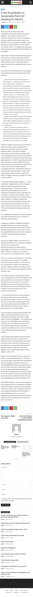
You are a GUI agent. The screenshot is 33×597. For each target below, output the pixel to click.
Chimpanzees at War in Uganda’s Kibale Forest (15, 523)
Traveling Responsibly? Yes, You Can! (16, 446)
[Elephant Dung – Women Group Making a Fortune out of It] (27, 448)
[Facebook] (3, 27)
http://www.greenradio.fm (16, 436)
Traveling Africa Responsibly (10, 560)
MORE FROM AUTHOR (22, 442)
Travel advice (25, 592)
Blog (6, 6)
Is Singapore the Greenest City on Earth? (13, 566)
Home (2, 6)
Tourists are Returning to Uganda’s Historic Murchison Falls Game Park (14, 516)
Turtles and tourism (7, 541)
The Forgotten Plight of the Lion (8, 417)
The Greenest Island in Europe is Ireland (13, 554)
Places (16, 590)
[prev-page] (15, 459)
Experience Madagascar (8, 548)
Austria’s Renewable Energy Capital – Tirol (14, 529)
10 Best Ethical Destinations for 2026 (12, 535)
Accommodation (24, 590)
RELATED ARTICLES (9, 442)
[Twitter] (7, 27)
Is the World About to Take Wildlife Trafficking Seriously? (24, 418)
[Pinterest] (11, 27)
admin (4, 22)
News (11, 590)
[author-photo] (16, 428)
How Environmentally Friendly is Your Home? (5, 447)
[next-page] (18, 459)
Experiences (16, 592)
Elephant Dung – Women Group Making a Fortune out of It (26, 454)
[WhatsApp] (15, 27)
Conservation (8, 592)
